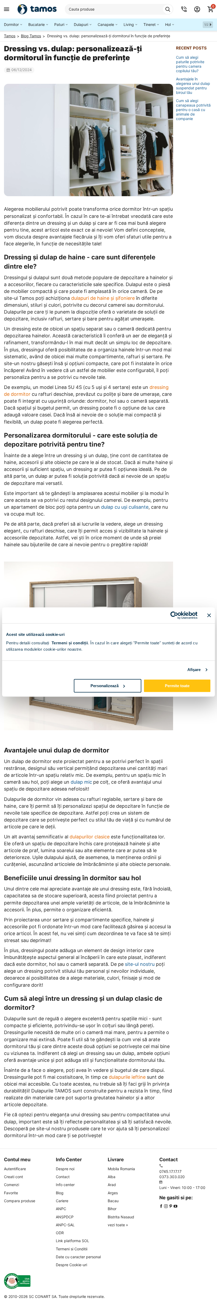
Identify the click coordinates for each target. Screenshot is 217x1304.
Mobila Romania (121, 1169)
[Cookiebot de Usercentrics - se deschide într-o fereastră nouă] (174, 615)
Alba (111, 1176)
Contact (63, 1176)
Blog (60, 1193)
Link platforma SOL (72, 1240)
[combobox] (119, 9)
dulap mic (81, 782)
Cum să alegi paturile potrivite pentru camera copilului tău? (190, 64)
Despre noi (65, 1169)
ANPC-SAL (65, 1225)
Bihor (112, 1208)
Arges (113, 1193)
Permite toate (177, 685)
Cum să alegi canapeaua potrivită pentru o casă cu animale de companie (193, 109)
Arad (112, 1184)
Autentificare (15, 1169)
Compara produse (19, 1201)
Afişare (194, 669)
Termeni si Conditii (71, 1249)
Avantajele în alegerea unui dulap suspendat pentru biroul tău (193, 86)
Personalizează (105, 685)
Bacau (113, 1201)
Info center (65, 1184)
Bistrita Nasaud (121, 1217)
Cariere (62, 1201)
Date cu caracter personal (78, 1257)
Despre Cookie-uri (71, 1264)
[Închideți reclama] (209, 615)
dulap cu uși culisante (124, 507)
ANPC (61, 1208)
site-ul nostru (140, 964)
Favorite (11, 1193)
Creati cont (13, 1176)
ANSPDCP (65, 1217)
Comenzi (11, 1184)
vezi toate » (118, 1225)
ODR (60, 1232)
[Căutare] (168, 9)
